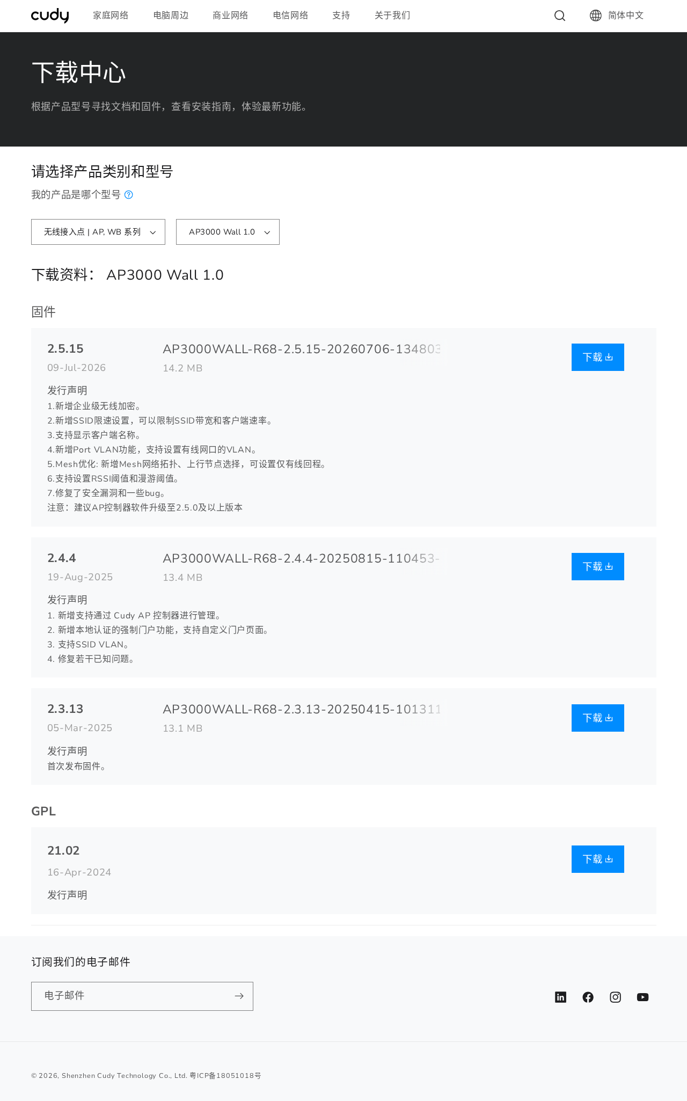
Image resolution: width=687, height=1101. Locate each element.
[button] (115, 15)
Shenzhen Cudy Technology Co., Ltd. (124, 1075)
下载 (593, 357)
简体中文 (626, 15)
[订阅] (239, 996)
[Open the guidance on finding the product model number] (129, 194)
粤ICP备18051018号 (225, 1075)
